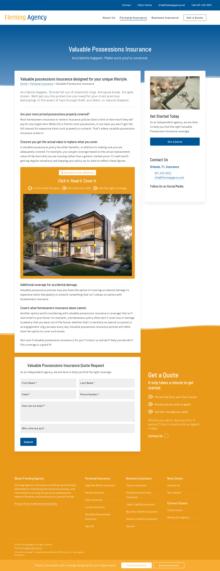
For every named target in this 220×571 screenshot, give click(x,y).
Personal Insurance (41, 84)
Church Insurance (136, 485)
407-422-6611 (163, 173)
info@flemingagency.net (172, 5)
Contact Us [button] (155, 436)
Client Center (175, 510)
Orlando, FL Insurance (164, 167)
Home (24, 84)
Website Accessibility (45, 503)
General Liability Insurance (142, 519)
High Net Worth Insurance (100, 485)
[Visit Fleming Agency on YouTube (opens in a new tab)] (166, 194)
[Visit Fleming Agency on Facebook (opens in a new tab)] (10, 5)
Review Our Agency (178, 517)
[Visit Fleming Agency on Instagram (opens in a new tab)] (28, 5)
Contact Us (173, 485)
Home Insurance (94, 492)
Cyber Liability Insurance (140, 504)
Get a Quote (174, 492)
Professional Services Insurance (138, 495)
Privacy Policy (22, 503)
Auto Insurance (94, 500)
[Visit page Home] (26, 17)
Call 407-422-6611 (202, 5)
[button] (175, 142)
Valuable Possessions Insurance (97, 517)
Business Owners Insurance (142, 511)
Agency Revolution (33, 548)
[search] (213, 17)
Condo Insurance (95, 507)
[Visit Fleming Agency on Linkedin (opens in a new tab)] (16, 5)
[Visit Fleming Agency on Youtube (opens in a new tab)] (22, 5)
